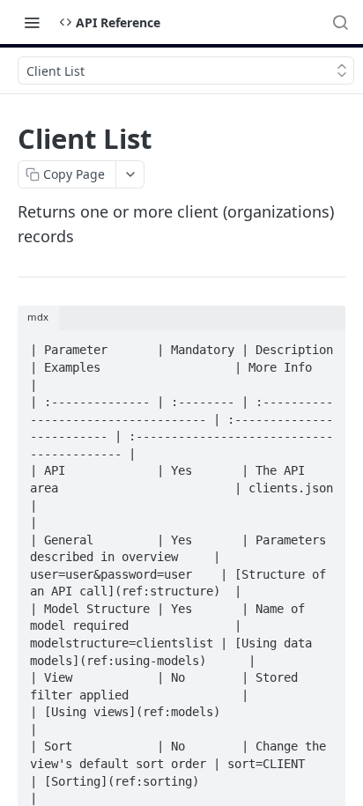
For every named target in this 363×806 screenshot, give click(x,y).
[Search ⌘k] (340, 22)
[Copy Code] (324, 345)
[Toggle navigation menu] (32, 22)
